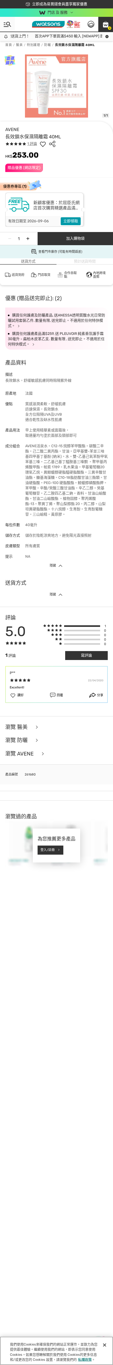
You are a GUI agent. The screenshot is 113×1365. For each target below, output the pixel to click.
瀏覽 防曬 (17, 740)
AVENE (12, 129)
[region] (56, 1351)
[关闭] (104, 1345)
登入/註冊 (47, 850)
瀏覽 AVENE (20, 754)
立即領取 (70, 221)
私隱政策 (85, 1360)
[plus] (28, 238)
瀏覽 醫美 (17, 727)
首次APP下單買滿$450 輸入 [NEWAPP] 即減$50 (71, 36)
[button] (105, 24)
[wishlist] (43, 144)
